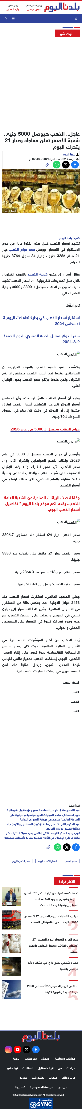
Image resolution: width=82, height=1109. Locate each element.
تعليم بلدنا (37, 1077)
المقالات (28, 1067)
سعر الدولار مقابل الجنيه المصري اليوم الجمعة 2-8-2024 (42, 338)
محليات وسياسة (65, 1058)
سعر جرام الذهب (22, 249)
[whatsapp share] (56, 164)
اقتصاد (45, 1058)
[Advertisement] (41, 83)
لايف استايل (46, 1067)
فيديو (23, 1077)
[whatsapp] (47, 164)
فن (60, 1067)
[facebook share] (75, 164)
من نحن (62, 1086)
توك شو (12, 1067)
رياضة (16, 1058)
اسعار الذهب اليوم (47, 861)
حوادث (71, 1067)
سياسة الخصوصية (41, 1086)
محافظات (31, 1058)
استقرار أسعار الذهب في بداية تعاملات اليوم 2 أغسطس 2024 (41, 319)
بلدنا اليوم (69, 153)
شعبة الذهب (37, 274)
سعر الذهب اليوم (21, 861)
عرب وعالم (68, 1077)
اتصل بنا (20, 1086)
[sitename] (41, 1036)
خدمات (53, 1077)
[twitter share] (66, 164)
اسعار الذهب (71, 861)
